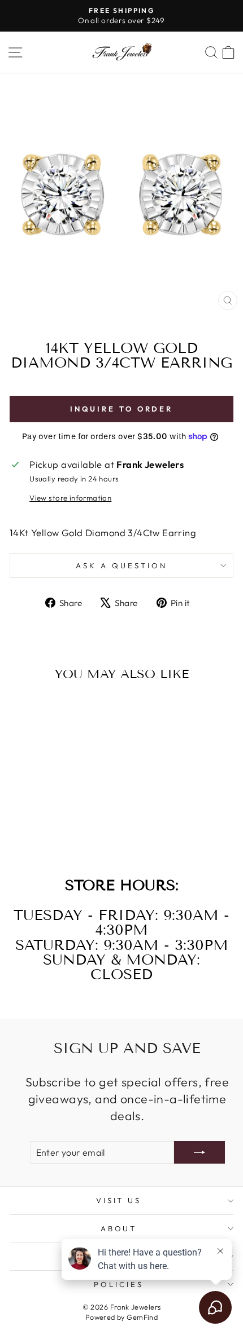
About (119, 1228)
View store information (70, 497)
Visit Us (119, 1200)
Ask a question (121, 565)
